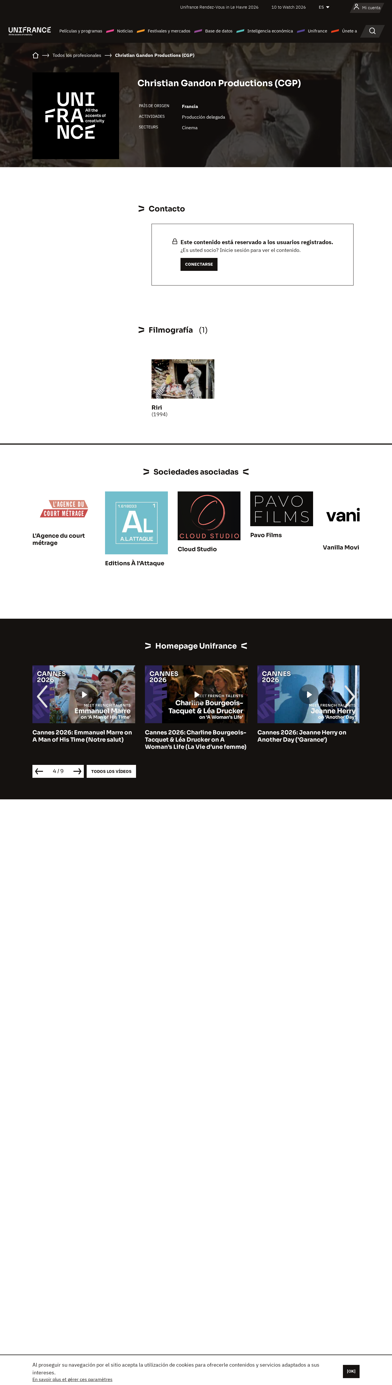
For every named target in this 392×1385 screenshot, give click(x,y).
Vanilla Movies (344, 547)
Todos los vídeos (111, 771)
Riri (157, 407)
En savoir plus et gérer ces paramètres (72, 1379)
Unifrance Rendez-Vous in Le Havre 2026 (219, 7)
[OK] (351, 1371)
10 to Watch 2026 (288, 7)
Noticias (125, 31)
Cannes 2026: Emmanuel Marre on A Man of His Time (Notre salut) (82, 736)
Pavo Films (266, 535)
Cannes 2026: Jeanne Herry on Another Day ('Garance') (301, 736)
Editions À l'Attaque (134, 563)
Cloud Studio (197, 549)
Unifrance (317, 31)
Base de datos (218, 31)
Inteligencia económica (270, 31)
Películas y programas (80, 31)
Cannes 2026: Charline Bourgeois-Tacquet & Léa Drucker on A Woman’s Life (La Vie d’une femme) (196, 740)
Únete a (349, 31)
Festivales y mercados (169, 31)
